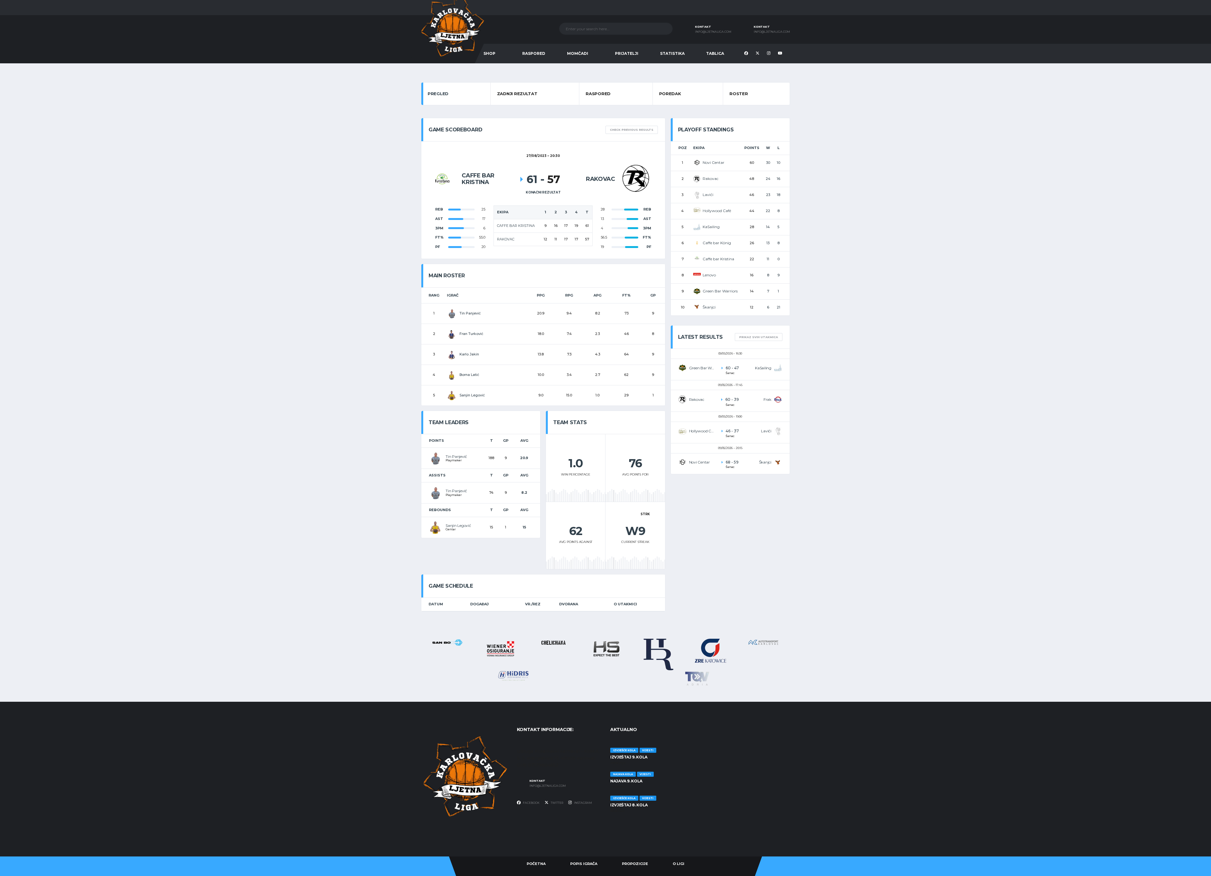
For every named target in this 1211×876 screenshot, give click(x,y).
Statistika (672, 53)
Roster (738, 93)
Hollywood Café (717, 210)
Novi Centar (713, 162)
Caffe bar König (717, 242)
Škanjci (709, 307)
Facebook (531, 802)
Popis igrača (583, 864)
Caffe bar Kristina (718, 258)
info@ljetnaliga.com (713, 31)
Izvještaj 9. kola (628, 757)
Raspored (533, 53)
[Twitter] (758, 53)
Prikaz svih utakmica (758, 337)
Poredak (670, 93)
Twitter (556, 802)
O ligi (678, 864)
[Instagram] (769, 53)
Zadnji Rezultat (517, 93)
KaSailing (711, 226)
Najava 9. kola (626, 781)
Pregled (438, 93)
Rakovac (710, 178)
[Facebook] (747, 53)
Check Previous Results (631, 129)
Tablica (715, 53)
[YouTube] (781, 53)
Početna (536, 864)
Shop (489, 53)
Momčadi (577, 53)
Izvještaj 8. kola (629, 805)
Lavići (708, 194)
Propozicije (635, 864)
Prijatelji (626, 53)
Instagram (582, 802)
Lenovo (709, 275)
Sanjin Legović (458, 525)
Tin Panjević (456, 456)
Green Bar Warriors (720, 291)
